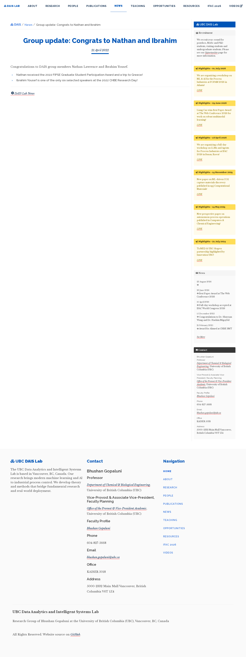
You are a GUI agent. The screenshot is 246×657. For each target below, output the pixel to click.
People (73, 6)
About (32, 6)
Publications (96, 6)
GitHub (75, 634)
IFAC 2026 (214, 6)
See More (201, 337)
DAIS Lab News (24, 93)
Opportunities (164, 6)
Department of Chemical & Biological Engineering (118, 484)
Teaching (138, 6)
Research (53, 6)
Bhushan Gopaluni (206, 396)
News (167, 511)
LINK (199, 90)
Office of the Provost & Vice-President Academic (116, 508)
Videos (168, 552)
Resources (191, 6)
